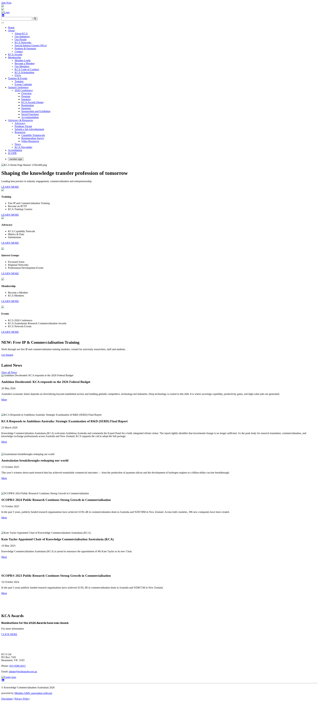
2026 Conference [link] (24, 90)
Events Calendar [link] (23, 84)
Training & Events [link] (17, 78)
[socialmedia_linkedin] (3, 15)
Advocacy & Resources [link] (20, 120)
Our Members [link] (22, 66)
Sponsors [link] (26, 108)
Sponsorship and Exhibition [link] (35, 111)
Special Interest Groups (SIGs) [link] (31, 45)
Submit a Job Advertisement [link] (29, 129)
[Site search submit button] (35, 18)
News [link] (18, 144)
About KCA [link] (21, 33)
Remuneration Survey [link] (32, 138)
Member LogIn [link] (23, 60)
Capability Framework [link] (33, 135)
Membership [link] (14, 57)
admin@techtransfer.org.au (23, 671)
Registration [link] (27, 105)
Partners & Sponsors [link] (25, 48)
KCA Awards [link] (15, 54)
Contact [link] (19, 51)
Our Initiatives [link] (22, 36)
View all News (9, 372)
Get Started (7, 354)
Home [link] (11, 27)
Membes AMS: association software (33, 693)
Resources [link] (20, 132)
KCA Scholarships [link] (24, 72)
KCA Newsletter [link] (23, 147)
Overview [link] (26, 93)
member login (15, 159)
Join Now (6, 2)
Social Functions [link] (30, 114)
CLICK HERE (9, 634)
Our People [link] (21, 39)
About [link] (11, 30)
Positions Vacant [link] (23, 126)
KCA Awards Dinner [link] (32, 102)
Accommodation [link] (30, 117)
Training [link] (19, 81)
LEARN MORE (10, 186)
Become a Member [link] (25, 63)
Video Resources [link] (30, 141)
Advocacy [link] (20, 123)
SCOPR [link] (12, 153)
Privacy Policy (22, 698)
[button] (4, 399)
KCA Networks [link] (23, 42)
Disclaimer (7, 698)
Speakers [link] (26, 99)
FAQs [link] (18, 75)
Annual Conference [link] (18, 87)
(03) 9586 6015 (17, 665)
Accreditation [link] (15, 150)
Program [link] (25, 96)
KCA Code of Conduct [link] (27, 69)
